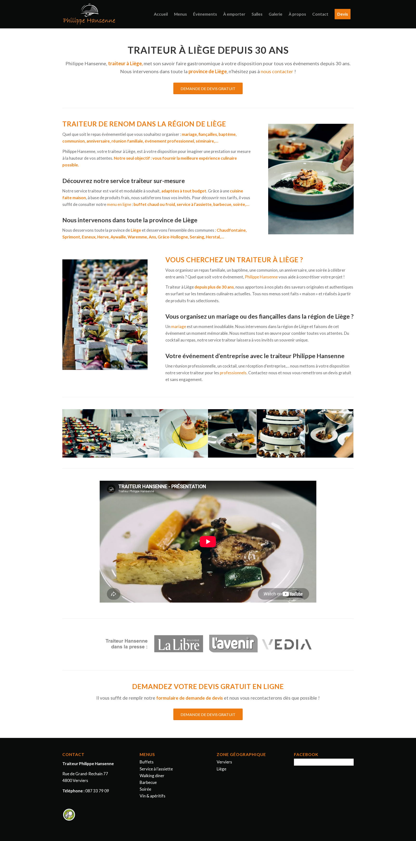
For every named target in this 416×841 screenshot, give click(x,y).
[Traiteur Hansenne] (89, 14)
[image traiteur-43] (135, 433)
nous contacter (277, 71)
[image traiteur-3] (86, 433)
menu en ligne (119, 204)
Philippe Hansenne (261, 276)
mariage (178, 326)
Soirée (145, 789)
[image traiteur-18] (329, 433)
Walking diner (152, 775)
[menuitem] (161, 14)
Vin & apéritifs (152, 795)
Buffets (147, 761)
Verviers (224, 761)
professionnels (233, 372)
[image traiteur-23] (232, 433)
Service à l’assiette (156, 768)
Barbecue (148, 782)
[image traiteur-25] (281, 433)
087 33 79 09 (97, 790)
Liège (221, 768)
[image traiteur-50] (183, 433)
